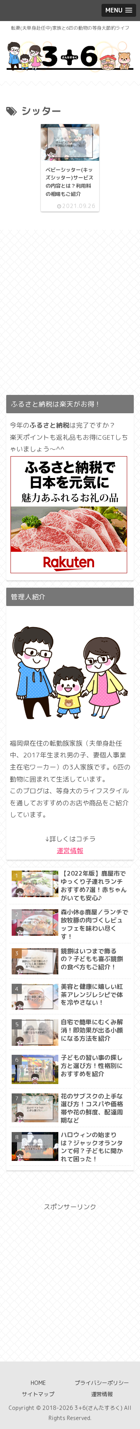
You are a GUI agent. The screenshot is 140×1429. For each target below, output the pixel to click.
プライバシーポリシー (102, 1382)
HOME (38, 1382)
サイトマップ (38, 1394)
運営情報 (70, 850)
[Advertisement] (70, 317)
